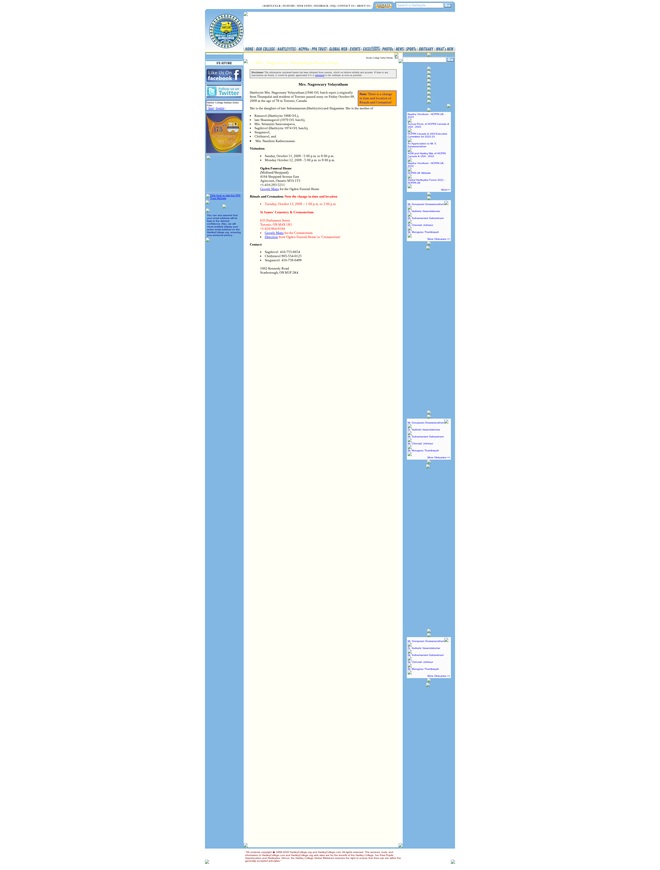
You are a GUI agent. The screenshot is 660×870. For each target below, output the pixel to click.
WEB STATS (304, 5)
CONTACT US (346, 5)
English (220, 108)
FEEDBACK (321, 5)
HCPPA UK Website (419, 173)
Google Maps (269, 189)
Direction (271, 237)
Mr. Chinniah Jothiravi (420, 225)
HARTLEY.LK (272, 5)
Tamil (211, 108)
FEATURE (289, 5)
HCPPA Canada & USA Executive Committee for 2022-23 (427, 135)
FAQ (333, 5)
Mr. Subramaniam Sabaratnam (426, 218)
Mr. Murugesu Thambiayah (423, 232)
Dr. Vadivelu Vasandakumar (424, 211)
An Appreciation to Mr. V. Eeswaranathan (422, 145)
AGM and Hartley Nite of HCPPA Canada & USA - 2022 (427, 155)
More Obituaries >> (438, 239)
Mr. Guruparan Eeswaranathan (426, 204)
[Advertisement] (428, 327)
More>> (445, 189)
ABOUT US (363, 5)
